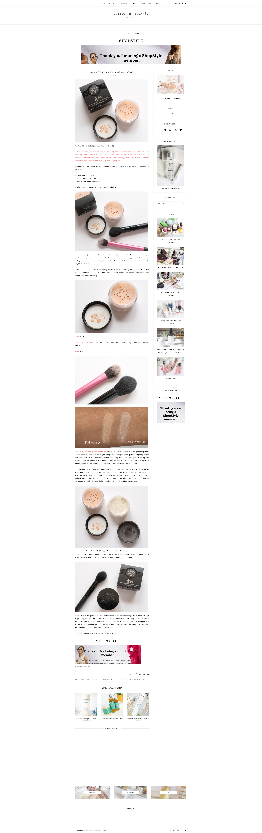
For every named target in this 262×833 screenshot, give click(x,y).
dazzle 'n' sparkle (131, 14)
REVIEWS (133, 679)
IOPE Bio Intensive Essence (170, 188)
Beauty (82, 679)
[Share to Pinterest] (143, 674)
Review (126, 679)
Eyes (99, 679)
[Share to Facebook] (136, 674)
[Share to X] (140, 674)
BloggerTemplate (101, 830)
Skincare (144, 679)
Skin (138, 679)
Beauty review (92, 679)
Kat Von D (106, 679)
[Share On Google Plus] (147, 674)
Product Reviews (116, 679)
